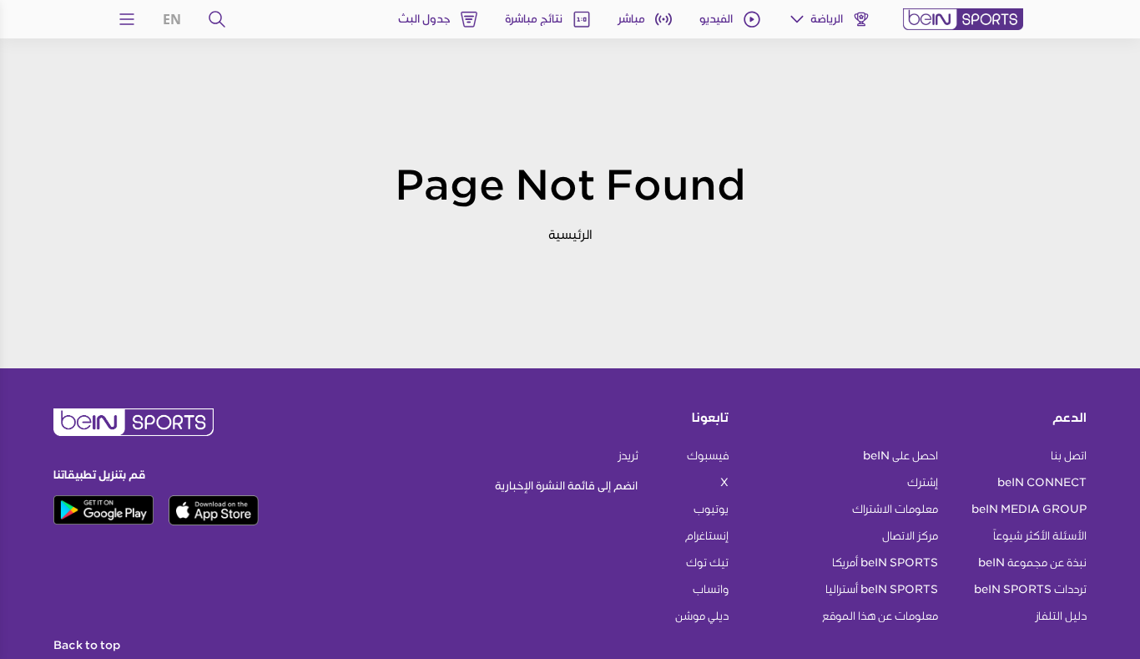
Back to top (86, 645)
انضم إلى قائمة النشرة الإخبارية (566, 486)
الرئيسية (570, 234)
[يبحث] (217, 19)
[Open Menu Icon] (127, 19)
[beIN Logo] (963, 19)
